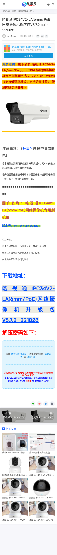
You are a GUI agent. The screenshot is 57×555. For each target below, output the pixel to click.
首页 (14, 11)
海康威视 (8, 64)
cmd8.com (12, 36)
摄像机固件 (23, 11)
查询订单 (31, 357)
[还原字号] (46, 36)
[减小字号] (42, 36)
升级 (26, 149)
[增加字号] (37, 36)
